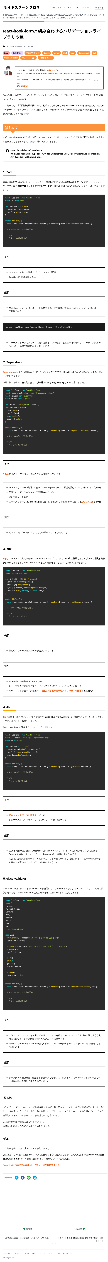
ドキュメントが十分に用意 (22, 815)
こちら (69, 17)
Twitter (33, 1253)
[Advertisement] (54, 1203)
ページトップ (7, 1253)
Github (26, 1253)
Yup (5, 559)
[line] (29, 1178)
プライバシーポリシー (64, 1253)
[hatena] (35, 1178)
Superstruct (8, 372)
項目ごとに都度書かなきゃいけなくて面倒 (61, 691)
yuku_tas (51, 70)
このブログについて (46, 1253)
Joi (4, 717)
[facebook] (23, 1178)
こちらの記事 (87, 502)
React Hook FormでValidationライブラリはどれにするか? (31, 1165)
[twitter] (17, 1178)
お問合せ (18, 1253)
